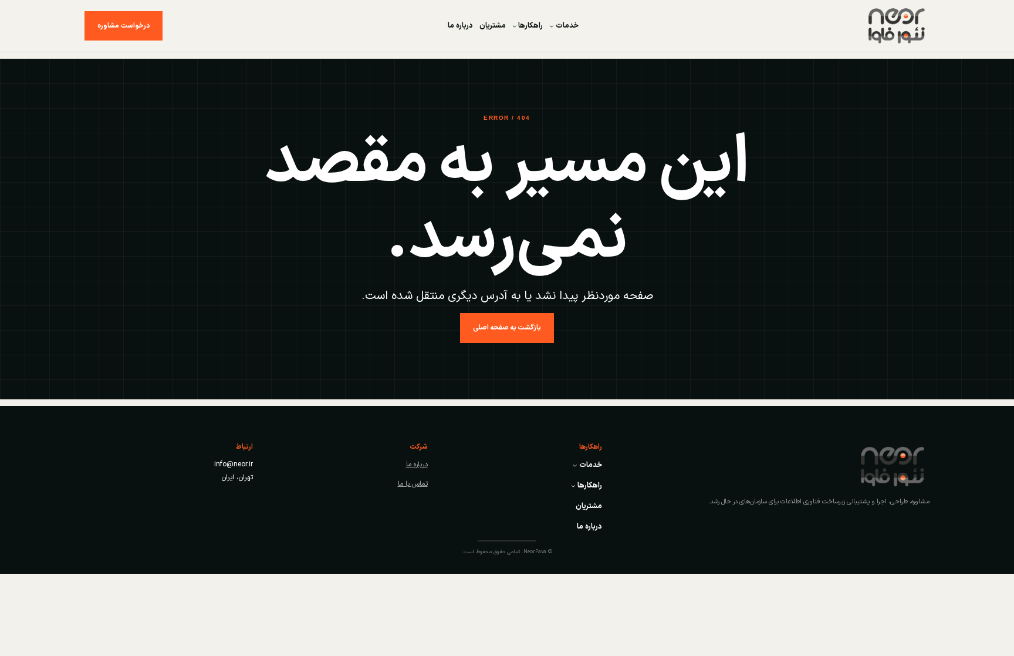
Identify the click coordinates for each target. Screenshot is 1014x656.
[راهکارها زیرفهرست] (514, 25)
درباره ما (417, 464)
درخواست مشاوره (123, 26)
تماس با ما (413, 484)
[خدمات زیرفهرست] (551, 25)
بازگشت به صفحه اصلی (507, 327)
